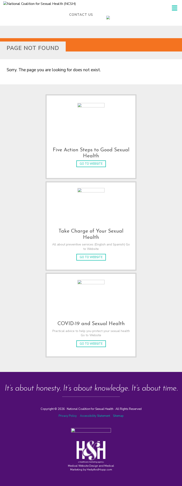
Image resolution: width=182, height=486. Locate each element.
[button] (174, 8)
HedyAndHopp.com (99, 469)
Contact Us (81, 14)
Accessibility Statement (95, 416)
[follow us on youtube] (122, 14)
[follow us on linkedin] (117, 14)
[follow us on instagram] (113, 14)
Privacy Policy (68, 416)
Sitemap (118, 416)
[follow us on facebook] (104, 14)
